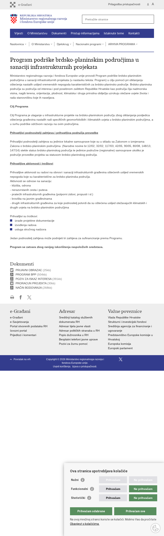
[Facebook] (115, 359)
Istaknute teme (114, 33)
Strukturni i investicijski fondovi (127, 321)
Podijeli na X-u (29, 297)
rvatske (136, 317)
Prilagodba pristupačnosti (124, 4)
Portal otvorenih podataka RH (28, 326)
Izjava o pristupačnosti (84, 366)
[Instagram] (146, 359)
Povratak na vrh (22, 359)
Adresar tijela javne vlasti (74, 326)
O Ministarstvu (37, 33)
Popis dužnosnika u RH (73, 335)
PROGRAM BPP (26, 274)
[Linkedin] (152, 359)
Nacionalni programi (88, 44)
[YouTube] (127, 359)
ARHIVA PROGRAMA (121, 44)
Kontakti (134, 33)
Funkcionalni (79, 488)
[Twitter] (121, 359)
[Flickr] (133, 359)
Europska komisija (119, 343)
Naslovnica (17, 44)
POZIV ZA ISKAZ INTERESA (33, 278)
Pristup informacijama (85, 33)
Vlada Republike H (119, 317)
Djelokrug (63, 44)
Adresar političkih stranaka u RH (79, 330)
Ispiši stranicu (12, 297)
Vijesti (18, 33)
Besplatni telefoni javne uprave (78, 339)
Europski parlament (120, 348)
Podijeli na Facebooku (21, 297)
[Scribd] (139, 359)
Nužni (75, 480)
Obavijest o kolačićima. (84, 523)
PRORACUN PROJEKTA (31, 283)
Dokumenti (59, 33)
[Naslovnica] (46, 19)
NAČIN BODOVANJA (29, 287)
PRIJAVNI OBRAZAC (29, 270)
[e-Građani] (27, 4)
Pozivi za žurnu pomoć (73, 343)
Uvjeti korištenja (61, 366)
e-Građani (16, 317)
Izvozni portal (18, 330)
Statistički (78, 497)
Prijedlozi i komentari (23, 335)
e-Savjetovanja (19, 321)
